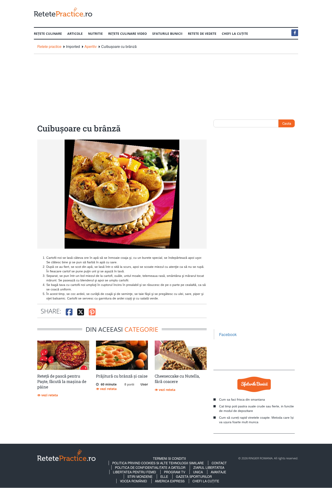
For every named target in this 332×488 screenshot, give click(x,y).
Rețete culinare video (127, 33)
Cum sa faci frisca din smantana (242, 399)
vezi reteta (49, 395)
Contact (219, 463)
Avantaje (218, 472)
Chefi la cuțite (235, 33)
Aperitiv (90, 46)
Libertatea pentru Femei (134, 472)
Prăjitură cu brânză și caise (121, 376)
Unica (198, 472)
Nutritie (95, 33)
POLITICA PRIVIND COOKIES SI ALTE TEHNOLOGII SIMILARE (158, 463)
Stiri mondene (139, 476)
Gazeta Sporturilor (194, 476)
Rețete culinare (48, 33)
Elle (164, 476)
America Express (170, 481)
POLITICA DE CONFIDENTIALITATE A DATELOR (150, 467)
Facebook (228, 334)
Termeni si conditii (169, 458)
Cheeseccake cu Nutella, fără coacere (177, 378)
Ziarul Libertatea (208, 467)
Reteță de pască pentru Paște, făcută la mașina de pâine (61, 381)
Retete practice (49, 46)
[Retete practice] (63, 12)
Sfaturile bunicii (167, 33)
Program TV (174, 472)
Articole (75, 33)
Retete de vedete (202, 33)
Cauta (286, 123)
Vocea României (133, 481)
